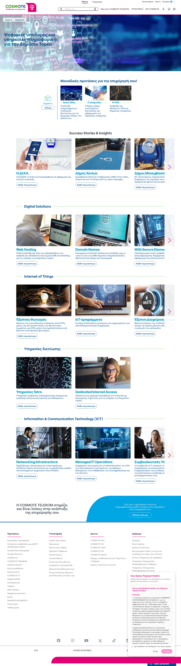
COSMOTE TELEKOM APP (61, 565)
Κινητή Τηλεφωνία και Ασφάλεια (147, 557)
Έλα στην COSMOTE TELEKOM (115, 9)
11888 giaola (13, 607)
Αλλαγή (48, 108)
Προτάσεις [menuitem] (13, 533)
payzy (10, 597)
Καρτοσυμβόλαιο (15, 568)
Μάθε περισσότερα (27, 263)
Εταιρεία (165, 1)
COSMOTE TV (13, 575)
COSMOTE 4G (97, 551)
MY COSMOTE (152, 9)
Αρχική (8, 19)
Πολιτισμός (12, 604)
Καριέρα (136, 540)
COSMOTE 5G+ (97, 540)
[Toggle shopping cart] (170, 9)
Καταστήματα (148, 1)
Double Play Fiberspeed (18, 550)
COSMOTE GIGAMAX (17, 561)
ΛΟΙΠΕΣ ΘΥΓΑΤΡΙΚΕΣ (82, 650)
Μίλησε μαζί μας (140, 515)
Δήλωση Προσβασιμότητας (61, 569)
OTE (36, 650)
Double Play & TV (15, 554)
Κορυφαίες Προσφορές (18, 540)
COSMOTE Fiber (98, 547)
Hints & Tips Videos (58, 547)
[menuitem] (58, 640)
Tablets (10, 586)
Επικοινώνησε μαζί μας (59, 562)
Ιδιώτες (85, 2)
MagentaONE (13, 579)
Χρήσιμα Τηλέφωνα (58, 551)
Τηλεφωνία (12, 557)
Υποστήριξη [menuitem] (55, 533)
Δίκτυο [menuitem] (94, 533)
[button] (163, 9)
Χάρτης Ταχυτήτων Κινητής (103, 565)
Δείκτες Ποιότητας (141, 547)
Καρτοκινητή (13, 572)
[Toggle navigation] (173, 9)
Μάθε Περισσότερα (27, 185)
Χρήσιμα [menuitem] (136, 533)
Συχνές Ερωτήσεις (57, 540)
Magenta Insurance (16, 593)
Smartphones (13, 582)
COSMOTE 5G (97, 544)
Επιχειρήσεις (97, 2)
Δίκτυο (158, 1)
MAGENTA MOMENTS (17, 600)
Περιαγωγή (54, 544)
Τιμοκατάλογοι (56, 558)
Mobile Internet (14, 565)
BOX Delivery (13, 590)
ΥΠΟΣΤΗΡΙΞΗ (137, 9)
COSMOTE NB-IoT (98, 554)
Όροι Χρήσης (138, 544)
